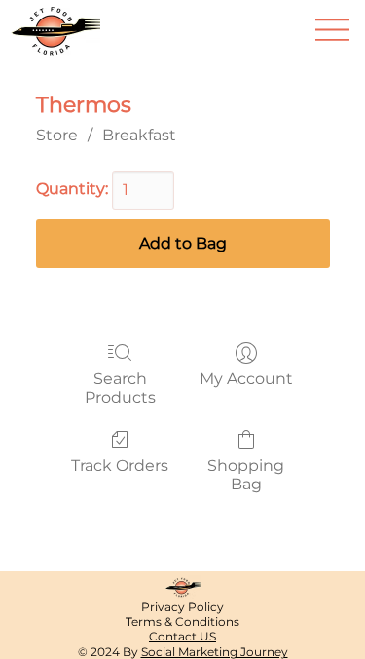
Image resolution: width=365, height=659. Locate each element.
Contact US (182, 636)
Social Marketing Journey (214, 651)
